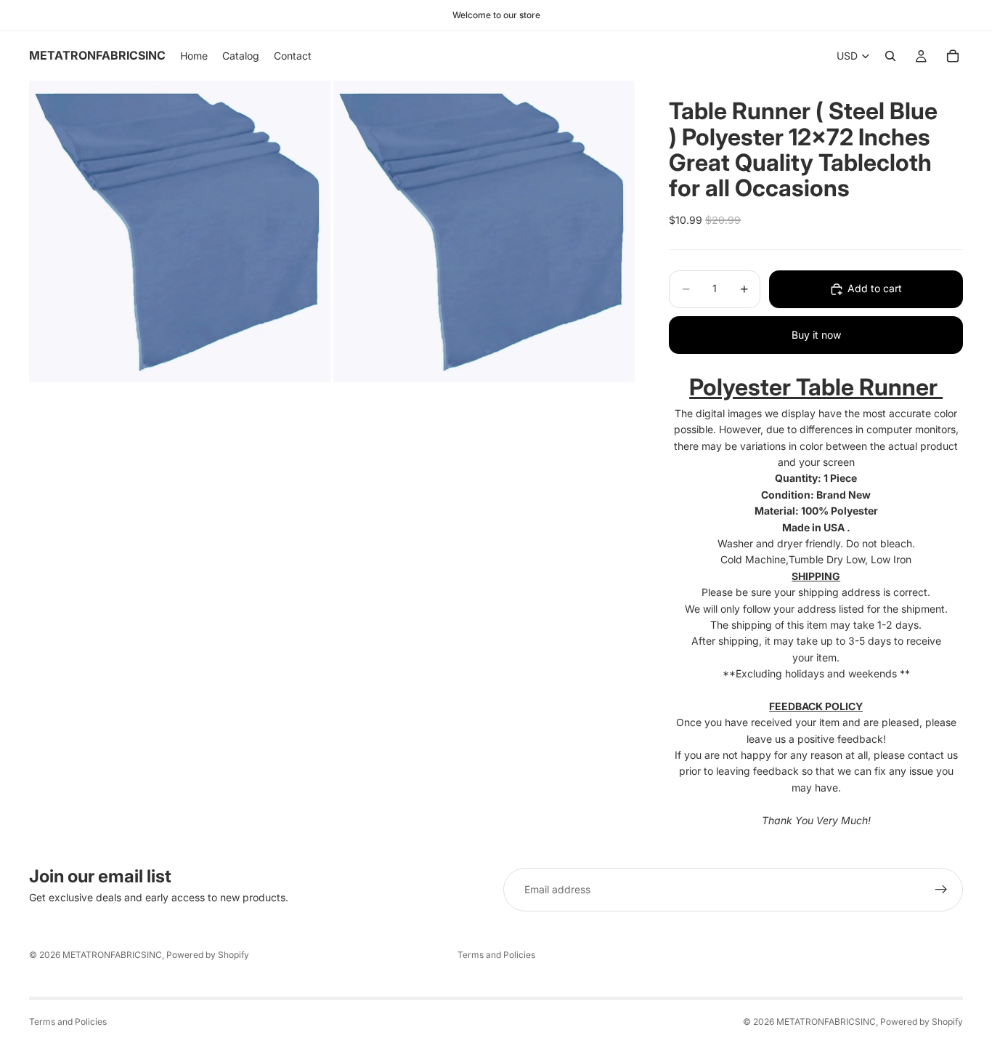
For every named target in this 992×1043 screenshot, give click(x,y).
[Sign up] (941, 889)
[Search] (890, 56)
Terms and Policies (496, 954)
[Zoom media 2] (484, 231)
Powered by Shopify (207, 954)
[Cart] (953, 56)
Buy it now (816, 335)
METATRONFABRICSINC (112, 954)
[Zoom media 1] (179, 231)
